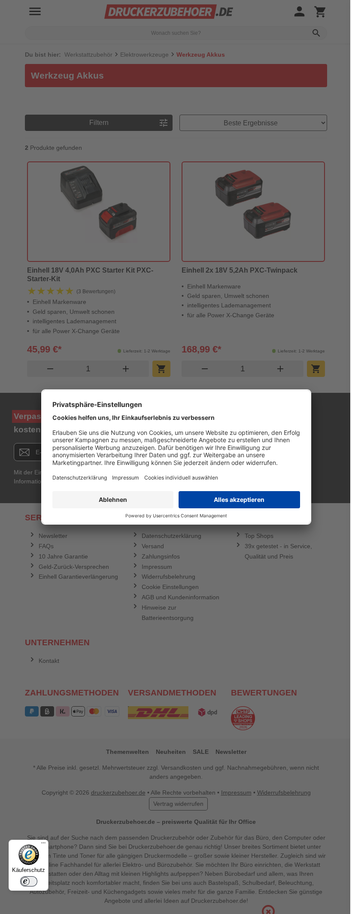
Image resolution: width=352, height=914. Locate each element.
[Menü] (43, 845)
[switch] (28, 881)
